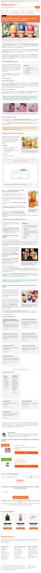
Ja (9, 477)
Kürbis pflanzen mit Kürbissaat (20, 557)
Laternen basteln (31, 555)
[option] (7, 522)
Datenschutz (30, 567)
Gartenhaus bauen (17, 548)
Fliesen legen (3, 548)
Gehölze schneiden (17, 556)
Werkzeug (37, 10)
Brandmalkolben (35, 69)
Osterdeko (16, 13)
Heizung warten (4, 559)
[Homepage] (1, 13)
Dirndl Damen (20, 525)
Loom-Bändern (17, 52)
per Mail (31, 540)
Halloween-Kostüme (31, 557)
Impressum (35, 567)
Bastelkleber (6, 153)
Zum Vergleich (7, 528)
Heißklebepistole (27, 235)
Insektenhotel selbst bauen (33, 550)
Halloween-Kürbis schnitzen (33, 556)
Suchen (37, 7)
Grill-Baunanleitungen (18, 550)
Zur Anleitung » (6, 329)
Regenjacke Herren (7, 525)
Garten (2, 10)
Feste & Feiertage (11, 13)
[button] (0, 522)
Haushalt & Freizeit (15, 10)
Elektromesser (33, 525)
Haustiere (22, 10)
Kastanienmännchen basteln (33, 552)
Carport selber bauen (18, 549)
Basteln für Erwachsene (32, 549)
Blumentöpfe (34, 263)
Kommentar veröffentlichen (20, 497)
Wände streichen (4, 549)
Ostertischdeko (30, 41)
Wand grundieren (4, 556)
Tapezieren (3, 550)
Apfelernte (16, 555)
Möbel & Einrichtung (30, 10)
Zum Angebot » (26, 452)
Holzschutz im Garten (18, 553)
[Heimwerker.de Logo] (9, 5)
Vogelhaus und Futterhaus (32, 548)
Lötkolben (27, 69)
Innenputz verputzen (5, 557)
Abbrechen (31, 497)
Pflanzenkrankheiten (18, 552)
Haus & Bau (8, 10)
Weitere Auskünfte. (25, 1)
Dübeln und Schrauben (5, 555)
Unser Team (30, 568)
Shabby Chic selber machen (33, 553)
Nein (31, 477)
